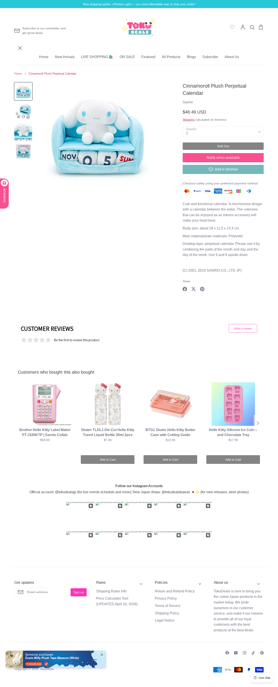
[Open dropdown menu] (141, 582)
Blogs (191, 57)
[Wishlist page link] (232, 27)
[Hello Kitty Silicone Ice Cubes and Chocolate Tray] (233, 404)
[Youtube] (236, 653)
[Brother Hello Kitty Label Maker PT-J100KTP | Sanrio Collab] (45, 404)
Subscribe (210, 57)
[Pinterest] (262, 653)
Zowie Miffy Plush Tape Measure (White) (52, 658)
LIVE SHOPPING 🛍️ (97, 57)
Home (43, 57)
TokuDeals (46, 669)
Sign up (78, 592)
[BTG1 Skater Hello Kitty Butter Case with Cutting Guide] (170, 404)
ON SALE (127, 57)
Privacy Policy (166, 598)
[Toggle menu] (17, 22)
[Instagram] (244, 653)
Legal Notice (164, 620)
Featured (148, 57)
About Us (232, 57)
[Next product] (258, 423)
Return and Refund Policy (175, 591)
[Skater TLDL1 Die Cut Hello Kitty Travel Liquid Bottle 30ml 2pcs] (107, 404)
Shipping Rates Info (111, 591)
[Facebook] (227, 653)
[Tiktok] (253, 653)
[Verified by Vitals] (46, 664)
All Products (171, 57)
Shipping (189, 119)
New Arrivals (64, 57)
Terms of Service (167, 606)
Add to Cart (108, 459)
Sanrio (188, 102)
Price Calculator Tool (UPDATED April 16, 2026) (116, 601)
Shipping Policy (167, 613)
